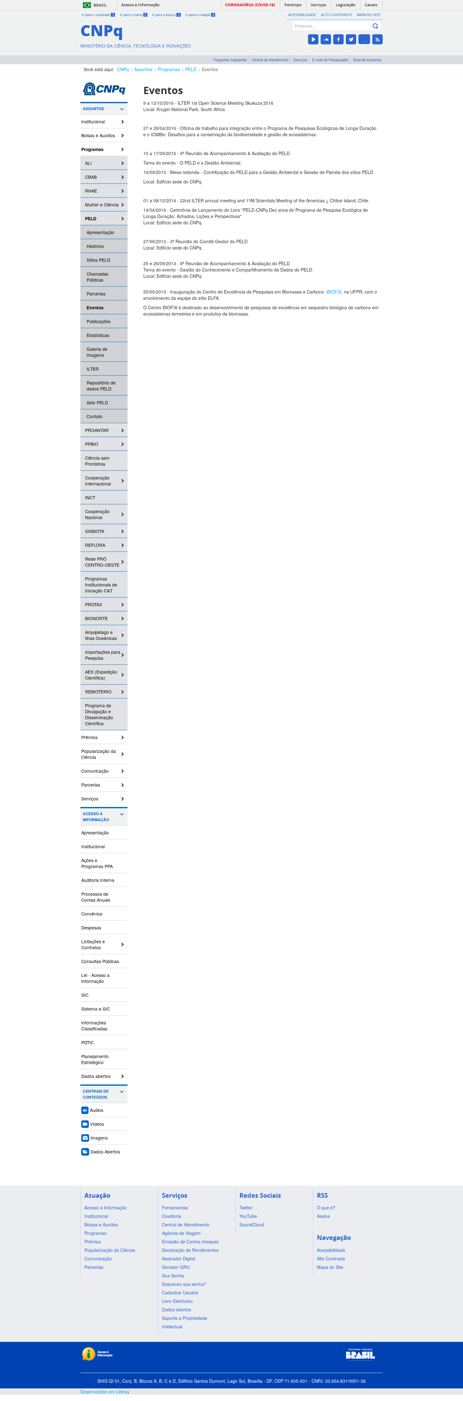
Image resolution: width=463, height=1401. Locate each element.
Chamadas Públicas (97, 277)
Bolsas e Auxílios (98, 135)
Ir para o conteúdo (98, 15)
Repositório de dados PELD (101, 385)
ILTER (93, 369)
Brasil (100, 5)
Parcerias (96, 293)
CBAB (91, 177)
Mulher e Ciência (102, 204)
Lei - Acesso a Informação (95, 978)
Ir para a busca (166, 15)
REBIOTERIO (98, 691)
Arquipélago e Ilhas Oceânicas (101, 635)
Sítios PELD (98, 260)
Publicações (99, 321)
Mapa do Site (368, 15)
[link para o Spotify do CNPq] (364, 39)
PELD (191, 69)
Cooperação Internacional (98, 480)
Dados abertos (96, 1076)
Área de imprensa (367, 59)
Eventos (210, 69)
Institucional (93, 121)
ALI (88, 163)
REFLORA (95, 545)
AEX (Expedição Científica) (101, 675)
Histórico (95, 246)
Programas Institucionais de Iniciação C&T (101, 584)
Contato (94, 416)
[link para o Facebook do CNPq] (338, 39)
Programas (169, 69)
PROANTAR (97, 430)
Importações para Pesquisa (102, 655)
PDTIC (87, 1042)
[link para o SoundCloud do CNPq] (326, 39)
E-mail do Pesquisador (330, 59)
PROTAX (93, 604)
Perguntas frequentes (230, 59)
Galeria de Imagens (97, 352)
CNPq (123, 69)
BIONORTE (96, 618)
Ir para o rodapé (200, 15)
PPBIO (91, 444)
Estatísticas (98, 335)
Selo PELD (97, 402)
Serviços (300, 59)
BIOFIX (334, 292)
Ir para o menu (133, 15)
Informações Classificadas (94, 1025)
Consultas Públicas (100, 961)
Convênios (91, 914)
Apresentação (100, 232)
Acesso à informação (140, 5)
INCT (90, 497)
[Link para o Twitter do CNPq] (351, 39)
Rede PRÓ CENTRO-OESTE (102, 562)
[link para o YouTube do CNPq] (313, 39)
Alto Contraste (336, 15)
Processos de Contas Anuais (95, 897)
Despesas (91, 927)
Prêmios (89, 737)
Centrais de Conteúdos (96, 1094)
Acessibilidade (302, 15)
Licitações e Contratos (93, 944)
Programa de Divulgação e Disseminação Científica (99, 714)
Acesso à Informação (96, 816)
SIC (85, 995)
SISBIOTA (94, 531)
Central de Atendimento (270, 59)
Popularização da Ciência (98, 754)
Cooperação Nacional (97, 514)
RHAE (91, 191)
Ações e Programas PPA (97, 863)
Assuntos (143, 69)
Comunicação (95, 771)
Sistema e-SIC (95, 1009)
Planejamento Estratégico (95, 1059)
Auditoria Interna (97, 880)
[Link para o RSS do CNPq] (377, 39)
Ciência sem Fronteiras (97, 461)
